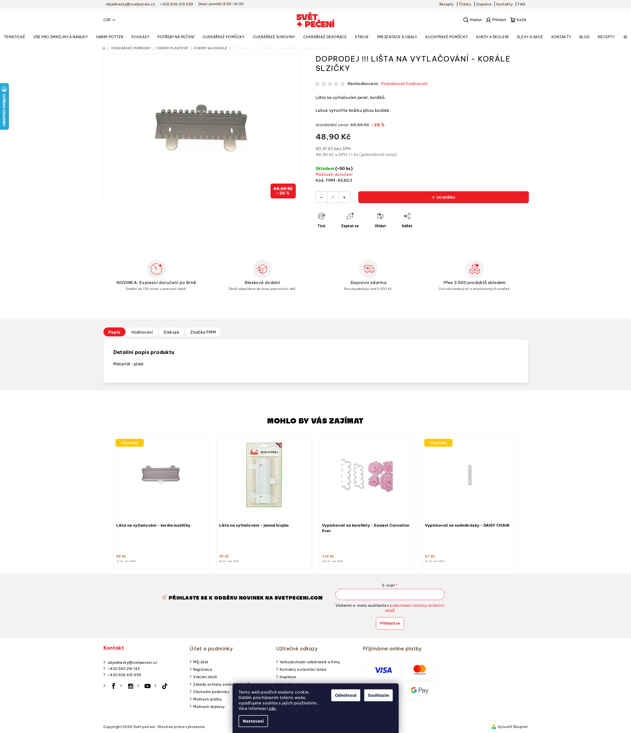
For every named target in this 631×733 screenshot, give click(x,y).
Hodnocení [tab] (142, 332)
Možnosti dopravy (209, 706)
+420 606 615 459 (124, 675)
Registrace (202, 669)
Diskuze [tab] (171, 332)
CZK (107, 20)
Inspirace (288, 677)
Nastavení (253, 721)
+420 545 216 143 (124, 669)
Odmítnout (346, 695)
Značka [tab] (203, 332)
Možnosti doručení (334, 174)
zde (272, 708)
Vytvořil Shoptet (513, 727)
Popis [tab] (114, 332)
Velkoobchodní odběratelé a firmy (310, 662)
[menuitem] (14, 37)
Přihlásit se (390, 623)
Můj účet (200, 662)
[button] (161, 507)
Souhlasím (378, 695)
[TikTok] (164, 686)
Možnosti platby (207, 699)
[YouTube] (147, 686)
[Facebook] (113, 686)
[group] (161, 501)
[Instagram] (130, 686)
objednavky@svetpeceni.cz (132, 662)
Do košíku (446, 197)
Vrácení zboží (205, 677)
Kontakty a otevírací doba (303, 669)
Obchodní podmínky (211, 692)
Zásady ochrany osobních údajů (221, 684)
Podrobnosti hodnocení (404, 83)
